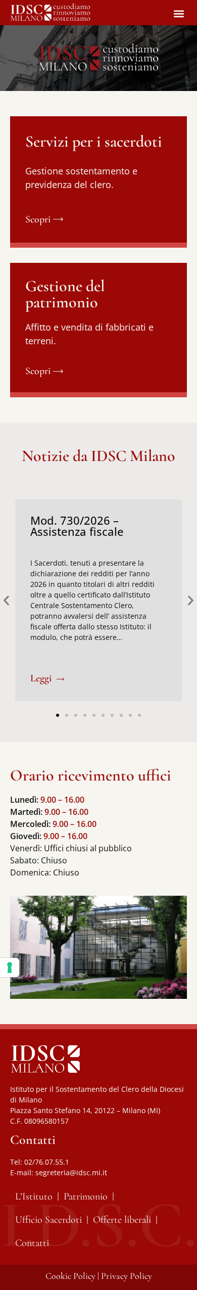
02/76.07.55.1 (46, 1162)
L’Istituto (34, 1196)
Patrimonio (86, 1196)
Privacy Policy (126, 1275)
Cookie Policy (70, 1275)
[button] (178, 13)
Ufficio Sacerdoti (48, 1220)
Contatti (32, 1243)
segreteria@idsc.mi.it (71, 1172)
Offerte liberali (122, 1220)
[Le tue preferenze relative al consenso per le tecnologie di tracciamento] (9, 967)
